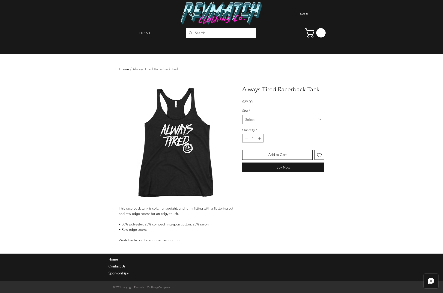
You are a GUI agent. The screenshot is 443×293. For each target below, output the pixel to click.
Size (246, 111)
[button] (316, 33)
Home (124, 69)
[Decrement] (246, 138)
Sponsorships (118, 273)
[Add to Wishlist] (319, 155)
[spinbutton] (253, 138)
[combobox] (283, 119)
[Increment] (260, 138)
